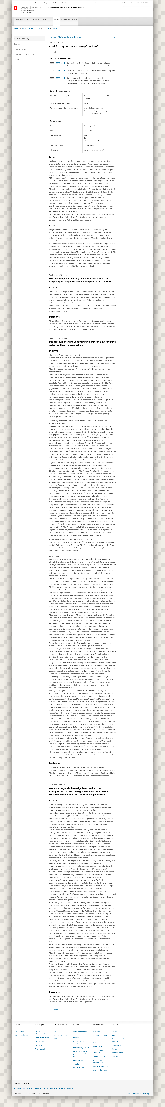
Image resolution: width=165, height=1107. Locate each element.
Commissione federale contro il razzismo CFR (81, 3)
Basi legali (36, 19)
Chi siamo (115, 1031)
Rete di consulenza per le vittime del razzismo (80, 1053)
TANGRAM (96, 1031)
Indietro (52, 37)
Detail (54, 28)
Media (131, 3)
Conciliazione (78, 1060)
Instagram (29, 1088)
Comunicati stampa (100, 1035)
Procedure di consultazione (98, 1061)
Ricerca (46, 28)
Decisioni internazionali (25, 54)
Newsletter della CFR (100, 1066)
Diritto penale (21, 49)
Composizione (117, 1045)
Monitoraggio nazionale (98, 1051)
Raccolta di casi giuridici (31, 28)
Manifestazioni (78, 1068)
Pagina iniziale (20, 19)
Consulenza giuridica (81, 1048)
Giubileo (76, 1064)
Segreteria (115, 1049)
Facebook (41, 1088)
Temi (28, 19)
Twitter (19, 1088)
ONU (55, 1031)
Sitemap (128, 1094)
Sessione (76, 1038)
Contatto (124, 3)
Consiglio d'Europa (61, 1035)
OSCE (56, 1039)
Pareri (95, 1039)
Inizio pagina (55, 1009)
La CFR (74, 19)
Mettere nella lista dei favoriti (70, 37)
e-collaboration (117, 1053)
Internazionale (47, 19)
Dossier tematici (98, 1046)
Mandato (115, 1035)
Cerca (17, 59)
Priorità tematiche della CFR (118, 1040)
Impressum (137, 1094)
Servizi (56, 19)
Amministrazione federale (27, 3)
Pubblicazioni (65, 19)
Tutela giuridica (40, 1049)
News (71, 1088)
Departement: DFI (50, 3)
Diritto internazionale (40, 1032)
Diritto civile (39, 1045)
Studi (94, 1043)
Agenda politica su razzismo (80, 1032)
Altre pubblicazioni (100, 1070)
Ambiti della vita (21, 1035)
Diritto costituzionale (42, 1038)
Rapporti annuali (99, 1056)
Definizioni (19, 1031)
